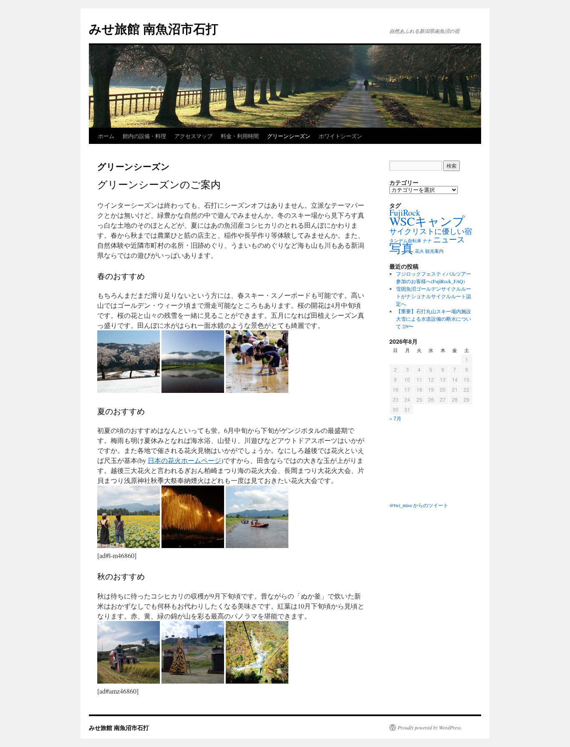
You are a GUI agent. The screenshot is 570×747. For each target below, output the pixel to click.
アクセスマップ (193, 136)
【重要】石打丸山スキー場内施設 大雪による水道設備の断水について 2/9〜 (433, 318)
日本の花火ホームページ (184, 460)
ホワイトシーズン (340, 136)
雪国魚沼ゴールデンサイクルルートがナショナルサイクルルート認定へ (433, 296)
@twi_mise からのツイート (418, 505)
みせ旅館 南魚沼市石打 (153, 28)
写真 (401, 248)
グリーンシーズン (288, 136)
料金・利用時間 (240, 136)
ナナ (427, 241)
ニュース (449, 239)
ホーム (106, 136)
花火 (419, 251)
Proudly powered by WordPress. (430, 727)
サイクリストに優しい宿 (430, 231)
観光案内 (434, 251)
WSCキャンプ (427, 221)
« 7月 (395, 418)
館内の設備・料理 (144, 136)
